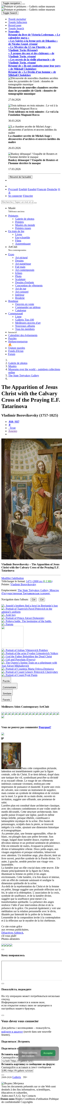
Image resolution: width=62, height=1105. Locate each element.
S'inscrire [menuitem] (28, 195)
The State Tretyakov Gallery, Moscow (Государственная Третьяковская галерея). (30, 592)
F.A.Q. (18, 1095)
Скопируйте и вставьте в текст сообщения (26, 1067)
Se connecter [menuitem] (15, 195)
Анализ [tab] (12, 430)
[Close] (35, 202)
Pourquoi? (45, 727)
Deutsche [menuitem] (52, 189)
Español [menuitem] (32, 189)
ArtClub (17, 248)
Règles (19, 1098)
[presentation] (34, 434)
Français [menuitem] (41, 189)
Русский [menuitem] (13, 189)
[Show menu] (23, 3)
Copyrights (27, 1102)
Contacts (31, 1095)
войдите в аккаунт (12, 1031)
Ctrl (33, 599)
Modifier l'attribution (12, 578)
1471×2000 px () (39, 581)
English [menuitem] (23, 189)
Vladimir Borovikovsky (23, 584)
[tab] (13, 421)
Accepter (48, 1053)
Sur (24, 1095)
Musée (16, 210)
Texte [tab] (12, 427)
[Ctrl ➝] (24, 650)
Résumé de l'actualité (20, 177)
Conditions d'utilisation (36, 1098)
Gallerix (16, 1077)
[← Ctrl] (7, 624)
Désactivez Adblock (12, 932)
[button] (17, 19)
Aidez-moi (7, 1095)
